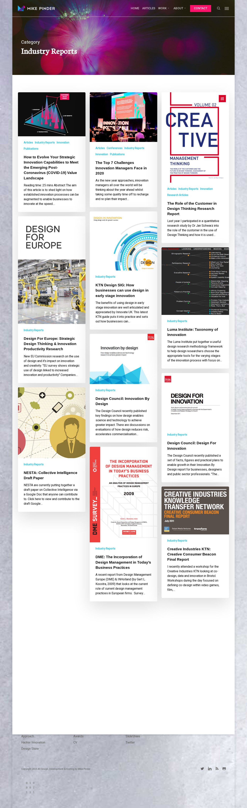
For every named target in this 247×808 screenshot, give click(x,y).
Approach (27, 736)
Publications (31, 149)
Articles (28, 142)
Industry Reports (45, 142)
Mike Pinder (84, 769)
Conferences (115, 148)
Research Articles (177, 195)
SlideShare (133, 736)
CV (75, 742)
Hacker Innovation (33, 742)
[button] (227, 8)
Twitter (130, 742)
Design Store (30, 748)
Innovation (63, 142)
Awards (78, 736)
